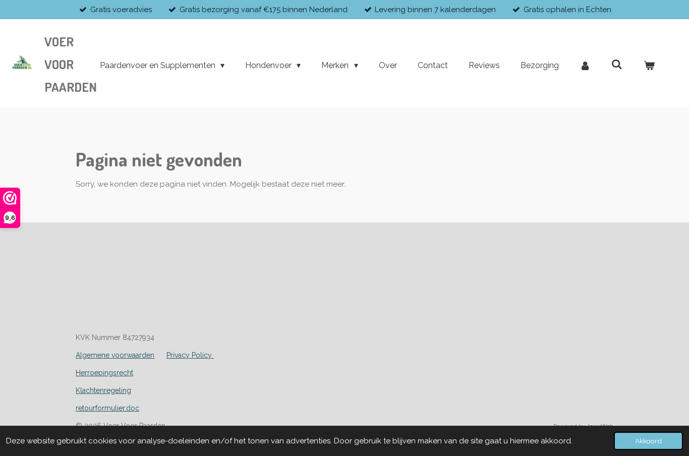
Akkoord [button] (648, 441)
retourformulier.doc (107, 408)
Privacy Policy (190, 355)
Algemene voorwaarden (115, 355)
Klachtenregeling (103, 390)
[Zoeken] (617, 64)
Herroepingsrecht (104, 373)
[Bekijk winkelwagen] (649, 65)
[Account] (585, 65)
